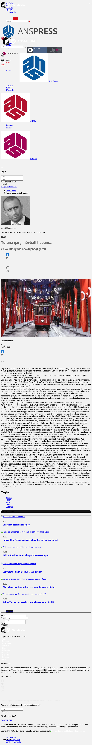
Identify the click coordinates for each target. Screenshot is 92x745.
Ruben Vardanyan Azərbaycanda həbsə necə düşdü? (28, 602)
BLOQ (3, 237)
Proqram (5, 657)
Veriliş (9, 127)
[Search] (15, 18)
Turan (8, 504)
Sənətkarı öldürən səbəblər (16, 524)
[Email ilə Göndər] (7, 271)
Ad (2, 616)
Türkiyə (9, 500)
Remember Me (10, 182)
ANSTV (33, 121)
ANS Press (53, 81)
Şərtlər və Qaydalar (13, 742)
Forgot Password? (9, 186)
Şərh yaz (9, 611)
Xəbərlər (9, 85)
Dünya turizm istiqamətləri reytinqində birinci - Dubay (29, 587)
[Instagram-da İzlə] (2, 692)
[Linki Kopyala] (7, 268)
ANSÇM (33, 158)
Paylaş (4, 626)
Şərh (3, 623)
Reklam (9, 10)
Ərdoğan (9, 507)
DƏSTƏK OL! (6, 720)
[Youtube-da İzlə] (2, 688)
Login (4, 184)
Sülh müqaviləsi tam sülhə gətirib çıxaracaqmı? (26, 555)
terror (8, 502)
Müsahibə (10, 90)
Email (3, 618)
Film (4, 659)
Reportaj (9, 125)
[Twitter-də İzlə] (2, 684)
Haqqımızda (11, 12)
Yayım (4, 639)
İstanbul (9, 497)
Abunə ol (5, 712)
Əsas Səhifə (11, 191)
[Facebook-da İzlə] (2, 682)
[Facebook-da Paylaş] (7, 255)
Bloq (8, 88)
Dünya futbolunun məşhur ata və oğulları (22, 572)
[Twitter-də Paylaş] (7, 258)
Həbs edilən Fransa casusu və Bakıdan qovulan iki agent (30, 540)
